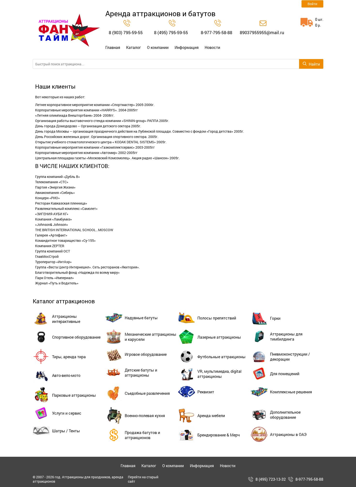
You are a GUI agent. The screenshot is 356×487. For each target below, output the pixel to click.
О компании (158, 47)
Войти (312, 3)
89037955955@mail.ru (262, 32)
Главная (112, 47)
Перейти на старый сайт (143, 479)
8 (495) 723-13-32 (270, 479)
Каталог (133, 47)
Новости (212, 47)
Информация (187, 47)
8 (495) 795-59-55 (171, 32)
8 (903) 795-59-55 (126, 32)
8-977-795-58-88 (216, 32)
